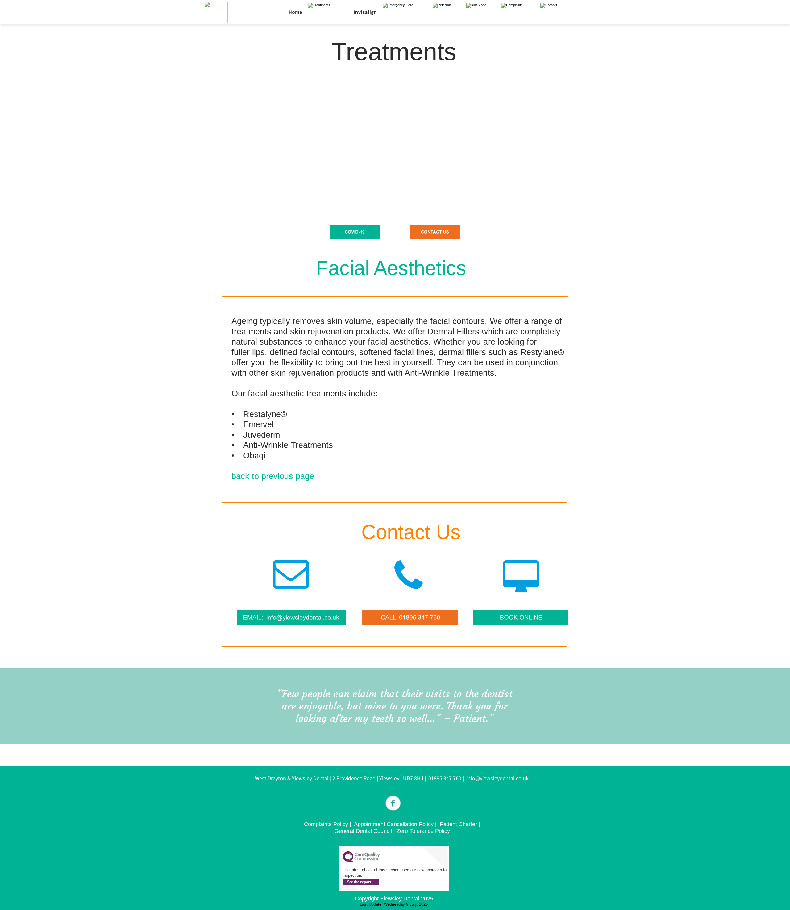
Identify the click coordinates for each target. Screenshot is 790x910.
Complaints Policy (327, 824)
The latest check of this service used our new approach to (395, 869)
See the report (359, 881)
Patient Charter (459, 824)
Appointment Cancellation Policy (394, 824)
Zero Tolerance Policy (423, 831)
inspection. (352, 875)
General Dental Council (363, 831)
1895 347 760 (446, 778)
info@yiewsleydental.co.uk (497, 778)
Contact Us (411, 532)
